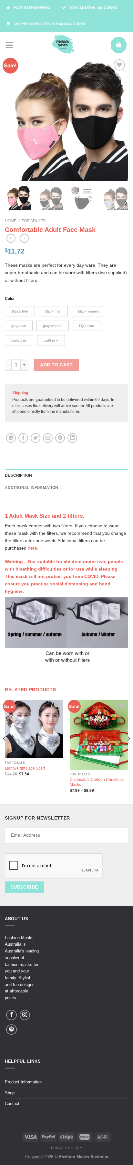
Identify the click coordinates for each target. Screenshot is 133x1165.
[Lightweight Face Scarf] (34, 729)
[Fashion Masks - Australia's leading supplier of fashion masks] (63, 45)
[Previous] (15, 119)
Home (10, 221)
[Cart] (119, 45)
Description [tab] (18, 475)
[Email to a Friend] (48, 438)
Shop (10, 1092)
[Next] (117, 119)
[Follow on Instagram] (25, 1015)
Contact (12, 1103)
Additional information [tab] (31, 488)
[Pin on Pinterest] (60, 438)
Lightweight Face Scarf (25, 768)
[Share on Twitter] (35, 438)
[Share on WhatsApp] (11, 438)
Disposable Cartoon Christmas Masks (97, 782)
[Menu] (9, 45)
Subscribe (24, 887)
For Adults (34, 221)
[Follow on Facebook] (11, 1015)
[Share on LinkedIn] (72, 438)
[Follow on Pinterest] (11, 1029)
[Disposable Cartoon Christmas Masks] (99, 735)
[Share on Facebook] (23, 438)
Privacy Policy (66, 1148)
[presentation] (54, 866)
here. (33, 548)
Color (10, 298)
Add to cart (56, 364)
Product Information (23, 1082)
